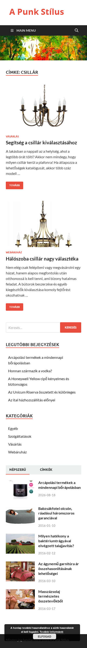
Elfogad (44, 636)
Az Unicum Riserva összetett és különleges (42, 392)
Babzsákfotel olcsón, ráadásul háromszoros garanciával (56, 513)
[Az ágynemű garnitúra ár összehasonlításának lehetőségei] (20, 564)
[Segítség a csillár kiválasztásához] (43, 110)
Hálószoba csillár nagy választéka (42, 258)
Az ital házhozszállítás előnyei (31, 400)
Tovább (13, 184)
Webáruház (14, 252)
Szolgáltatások (19, 436)
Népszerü (17, 469)
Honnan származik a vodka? (30, 371)
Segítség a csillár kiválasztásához (41, 142)
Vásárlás (12, 136)
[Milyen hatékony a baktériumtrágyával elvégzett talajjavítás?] (20, 536)
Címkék (46, 469)
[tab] (17, 469)
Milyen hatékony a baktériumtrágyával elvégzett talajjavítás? (56, 541)
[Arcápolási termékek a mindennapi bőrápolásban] (20, 483)
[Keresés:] (43, 327)
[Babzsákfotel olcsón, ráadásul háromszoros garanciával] (20, 509)
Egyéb (13, 428)
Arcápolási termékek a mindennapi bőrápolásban (59, 485)
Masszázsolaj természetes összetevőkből (50, 596)
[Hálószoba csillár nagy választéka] (43, 226)
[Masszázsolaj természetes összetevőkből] (20, 592)
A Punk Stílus (36, 11)
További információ (51, 631)
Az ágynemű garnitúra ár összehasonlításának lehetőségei (58, 568)
